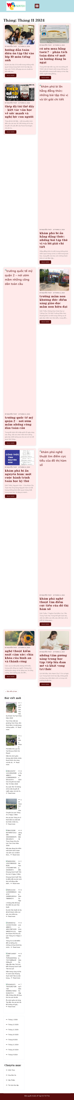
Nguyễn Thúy (12, 46)
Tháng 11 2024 (13, 1045)
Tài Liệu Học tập (13, 1085)
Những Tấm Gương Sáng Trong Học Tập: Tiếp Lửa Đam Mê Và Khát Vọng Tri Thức (53, 662)
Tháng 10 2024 (13, 1050)
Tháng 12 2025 (13, 1025)
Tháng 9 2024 (13, 1055)
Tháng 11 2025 (13, 1030)
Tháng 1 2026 (13, 1020)
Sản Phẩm (11, 1080)
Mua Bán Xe (12, 1075)
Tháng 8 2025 (13, 1040)
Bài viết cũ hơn (12, 691)
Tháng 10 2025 (13, 1035)
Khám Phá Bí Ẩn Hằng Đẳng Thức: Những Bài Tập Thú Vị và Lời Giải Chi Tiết (54, 240)
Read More (10, 75)
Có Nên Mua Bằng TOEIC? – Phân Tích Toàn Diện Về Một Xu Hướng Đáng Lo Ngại (53, 55)
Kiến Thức (11, 1070)
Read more (11, 793)
